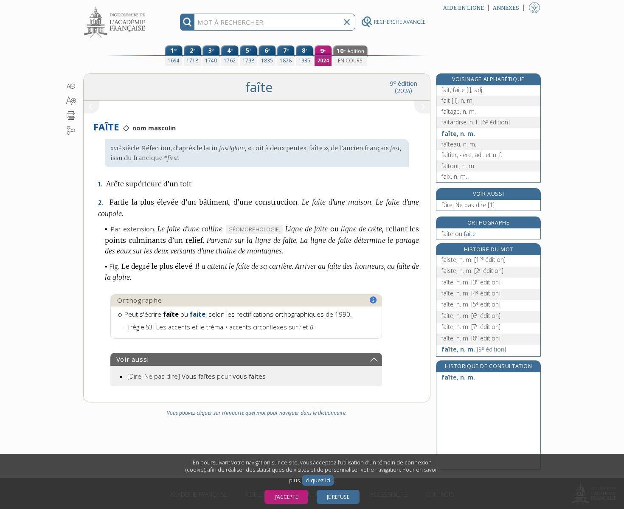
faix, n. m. (454, 176)
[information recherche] (187, 22)
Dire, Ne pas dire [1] (468, 205)
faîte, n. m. (458, 133)
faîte (458, 234)
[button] (71, 86)
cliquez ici (318, 480)
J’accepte (286, 497)
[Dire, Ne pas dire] (196, 376)
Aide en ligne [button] (463, 8)
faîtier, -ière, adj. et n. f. (471, 155)
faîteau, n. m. (458, 144)
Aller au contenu (116, 7)
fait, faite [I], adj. (462, 90)
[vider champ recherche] (346, 22)
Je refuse (338, 497)
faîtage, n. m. (458, 111)
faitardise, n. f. (475, 122)
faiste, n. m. (473, 260)
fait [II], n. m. (457, 100)
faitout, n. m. (458, 166)
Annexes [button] (506, 8)
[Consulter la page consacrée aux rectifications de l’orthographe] (373, 300)
